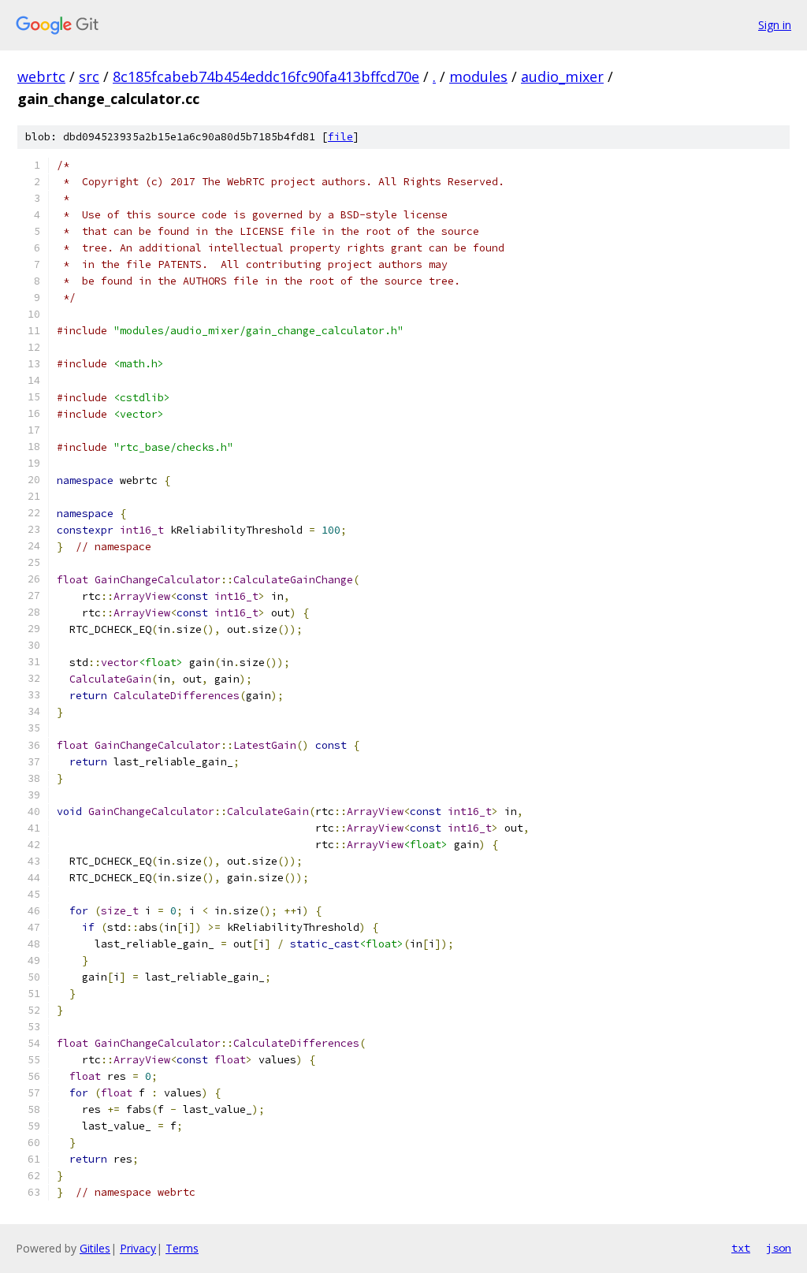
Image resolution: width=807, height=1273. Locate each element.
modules (478, 76)
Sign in (774, 24)
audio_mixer (562, 76)
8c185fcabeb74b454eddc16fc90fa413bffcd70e (266, 76)
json (778, 1248)
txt (740, 1248)
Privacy (138, 1248)
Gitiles (95, 1248)
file (340, 136)
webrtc (41, 76)
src (89, 76)
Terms (182, 1248)
